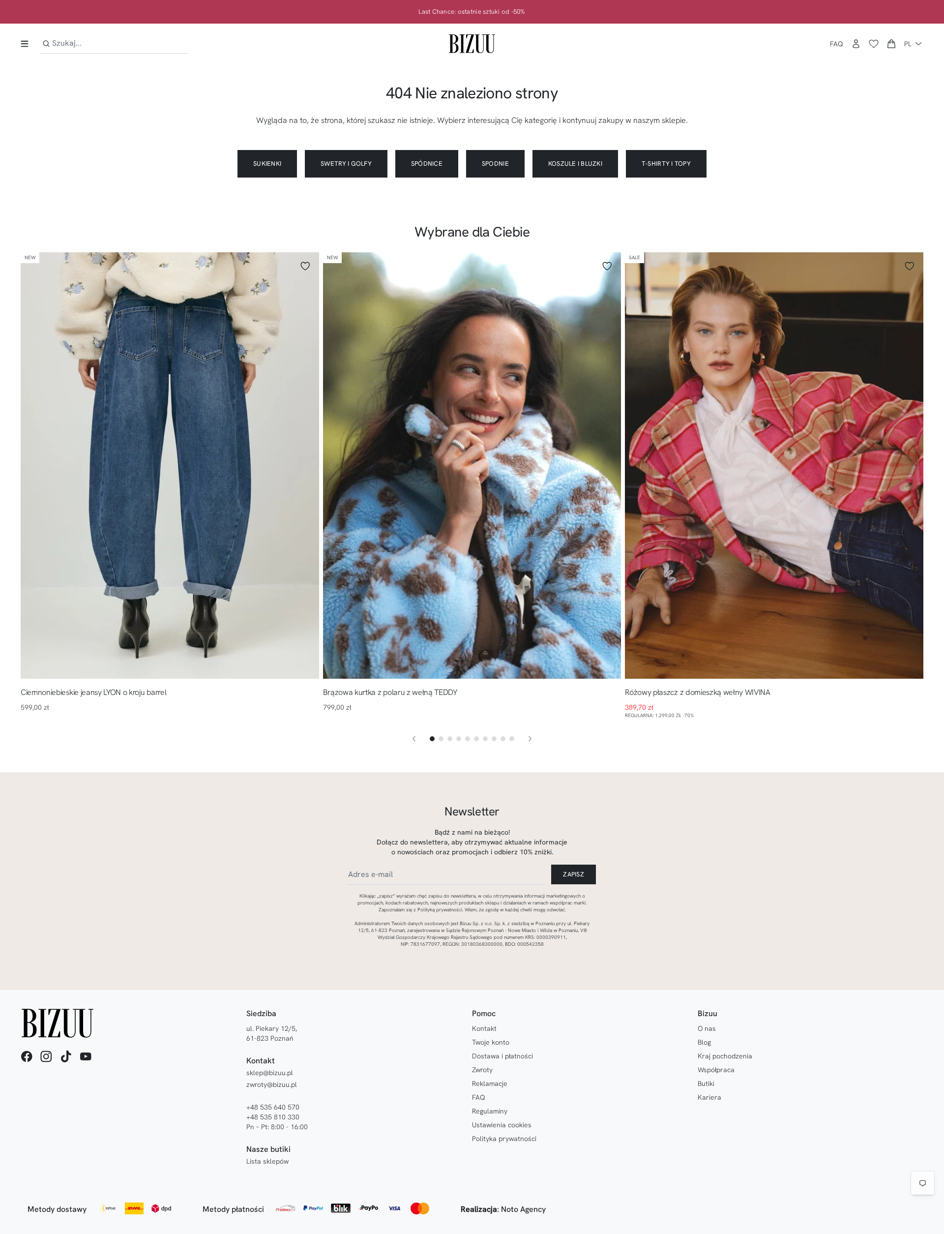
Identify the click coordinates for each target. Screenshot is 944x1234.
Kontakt (484, 1028)
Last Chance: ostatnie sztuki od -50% (471, 12)
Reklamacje (489, 1083)
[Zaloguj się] (856, 44)
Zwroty (482, 1069)
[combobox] (114, 43)
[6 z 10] (476, 738)
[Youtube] (85, 1056)
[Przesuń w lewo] (414, 739)
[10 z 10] (511, 738)
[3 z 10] (449, 738)
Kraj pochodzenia (725, 1056)
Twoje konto (490, 1042)
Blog (704, 1042)
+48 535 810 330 (272, 1117)
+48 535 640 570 (272, 1107)
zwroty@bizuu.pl (271, 1084)
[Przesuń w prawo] (530, 739)
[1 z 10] (432, 738)
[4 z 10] (458, 738)
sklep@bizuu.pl (269, 1072)
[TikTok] (66, 1056)
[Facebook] (26, 1056)
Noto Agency (523, 1209)
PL (908, 43)
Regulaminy (489, 1111)
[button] (891, 44)
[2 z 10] (441, 738)
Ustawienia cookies (501, 1124)
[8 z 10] (494, 738)
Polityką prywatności (439, 909)
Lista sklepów (267, 1161)
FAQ (836, 43)
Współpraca (716, 1069)
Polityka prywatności (504, 1138)
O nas (707, 1028)
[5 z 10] (467, 738)
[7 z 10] (485, 738)
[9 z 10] (503, 738)
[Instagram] (46, 1056)
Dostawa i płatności (502, 1056)
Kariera (709, 1097)
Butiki (706, 1083)
